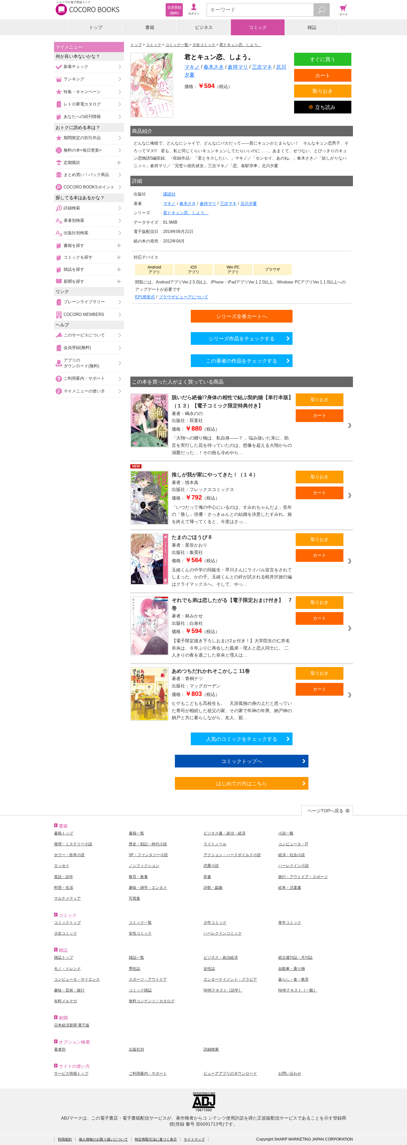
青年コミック (289, 922)
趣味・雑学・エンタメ (148, 887)
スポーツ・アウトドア (148, 979)
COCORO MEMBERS (84, 314)
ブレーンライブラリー (84, 301)
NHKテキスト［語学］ (223, 990)
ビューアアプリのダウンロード (230, 1073)
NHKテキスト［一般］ (297, 990)
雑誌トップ (63, 957)
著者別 (60, 1049)
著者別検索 (74, 220)
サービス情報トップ (71, 1073)
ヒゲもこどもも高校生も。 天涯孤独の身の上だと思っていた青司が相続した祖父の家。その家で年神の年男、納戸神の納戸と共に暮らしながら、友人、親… (232, 710)
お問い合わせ (289, 1073)
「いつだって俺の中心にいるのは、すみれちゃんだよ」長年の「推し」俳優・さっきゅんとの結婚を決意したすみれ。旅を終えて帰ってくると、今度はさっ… (232, 514)
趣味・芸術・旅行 (69, 990)
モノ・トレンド (67, 968)
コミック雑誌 (140, 990)
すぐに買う (322, 59)
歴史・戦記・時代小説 (148, 844)
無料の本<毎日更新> (83, 150)
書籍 (149, 27)
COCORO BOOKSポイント (89, 187)
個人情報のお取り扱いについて (103, 1139)
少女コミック (65, 933)
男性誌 (134, 968)
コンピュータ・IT (293, 844)
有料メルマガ (65, 1001)
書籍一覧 (136, 833)
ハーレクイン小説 (293, 865)
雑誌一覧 (136, 957)
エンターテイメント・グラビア (230, 979)
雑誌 (311, 27)
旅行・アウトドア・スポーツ (303, 877)
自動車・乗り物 (291, 968)
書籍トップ (63, 833)
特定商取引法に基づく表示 (156, 1139)
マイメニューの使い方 (84, 391)
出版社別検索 (76, 232)
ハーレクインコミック (223, 933)
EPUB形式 (145, 297)
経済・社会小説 (291, 855)
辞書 (207, 877)
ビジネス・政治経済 (221, 957)
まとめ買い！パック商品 (86, 174)
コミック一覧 (140, 922)
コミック (258, 27)
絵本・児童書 (289, 887)
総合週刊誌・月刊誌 (295, 957)
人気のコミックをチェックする (241, 739)
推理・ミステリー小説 (73, 844)
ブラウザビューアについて (183, 297)
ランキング (74, 79)
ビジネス (204, 27)
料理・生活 (63, 887)
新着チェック (76, 66)
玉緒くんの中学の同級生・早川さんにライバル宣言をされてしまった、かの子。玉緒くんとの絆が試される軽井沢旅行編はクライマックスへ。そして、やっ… (232, 577)
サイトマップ (194, 1139)
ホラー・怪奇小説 (69, 855)
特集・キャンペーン (82, 91)
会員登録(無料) (77, 347)
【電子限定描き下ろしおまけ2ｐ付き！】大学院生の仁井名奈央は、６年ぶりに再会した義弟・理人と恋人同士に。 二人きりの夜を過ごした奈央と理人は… (231, 648)
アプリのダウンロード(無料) (81, 363)
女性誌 (209, 968)
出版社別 (136, 1049)
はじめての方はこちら (241, 783)
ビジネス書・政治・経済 (224, 833)
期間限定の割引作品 (82, 137)
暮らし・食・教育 (293, 979)
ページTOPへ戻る (325, 810)
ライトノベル (215, 844)
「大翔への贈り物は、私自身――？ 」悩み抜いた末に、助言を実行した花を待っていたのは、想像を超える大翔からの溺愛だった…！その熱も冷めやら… (232, 445)
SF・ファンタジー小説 (148, 855)
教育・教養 (138, 877)
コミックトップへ (241, 761)
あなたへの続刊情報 (82, 116)
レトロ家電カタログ (82, 104)
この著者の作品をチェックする (241, 361)
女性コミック (140, 933)
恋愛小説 (211, 865)
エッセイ (61, 865)
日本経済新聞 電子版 (71, 1025)
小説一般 (285, 833)
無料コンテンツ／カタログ (152, 1001)
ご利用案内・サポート (84, 378)
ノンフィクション (144, 865)
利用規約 (65, 1139)
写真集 (134, 898)
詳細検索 (72, 208)
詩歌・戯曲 (213, 887)
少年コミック (215, 922)
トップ (95, 27)
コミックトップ (67, 922)
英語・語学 (63, 877)
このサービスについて (84, 335)
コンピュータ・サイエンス (77, 979)
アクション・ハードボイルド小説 (232, 855)
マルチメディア (67, 898)
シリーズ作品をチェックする (242, 338)
